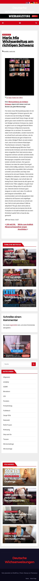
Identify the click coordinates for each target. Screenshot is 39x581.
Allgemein (6, 377)
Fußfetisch (6, 410)
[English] (27, 2)
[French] (29, 2)
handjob (6, 51)
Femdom (7, 294)
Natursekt (6, 420)
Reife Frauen (7, 425)
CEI (4, 396)
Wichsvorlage (6, 34)
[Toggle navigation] (20, 23)
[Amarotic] (19, 16)
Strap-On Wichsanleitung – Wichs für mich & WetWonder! (19, 517)
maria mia (12, 51)
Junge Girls (7, 415)
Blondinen (8, 274)
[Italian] (34, 2)
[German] (32, 2)
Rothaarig (6, 429)
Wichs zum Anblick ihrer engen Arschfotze (25, 226)
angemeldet (13, 325)
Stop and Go (7, 434)
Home (27, 578)
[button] (36, 23)
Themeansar (34, 573)
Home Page (33, 578)
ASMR (5, 387)
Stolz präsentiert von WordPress (10, 573)
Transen (6, 439)
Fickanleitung (7, 406)
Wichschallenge (8, 444)
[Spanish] (36, 2)
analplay (6, 382)
